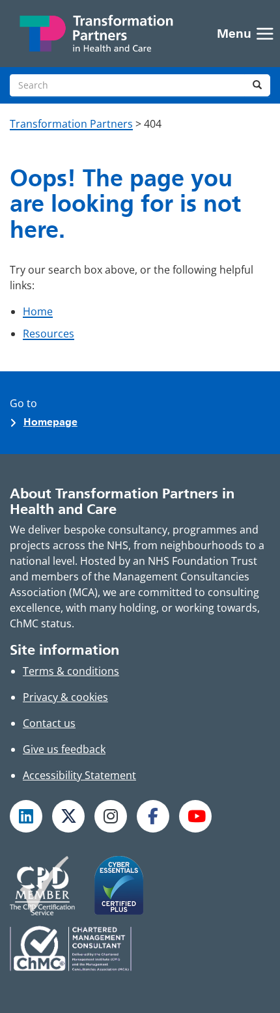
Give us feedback (64, 749)
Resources (48, 333)
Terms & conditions (71, 671)
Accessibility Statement (79, 775)
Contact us (49, 723)
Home (38, 311)
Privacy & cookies (65, 697)
